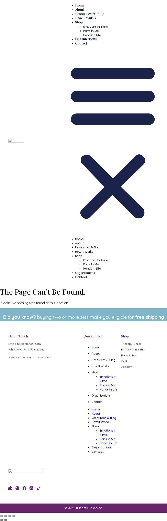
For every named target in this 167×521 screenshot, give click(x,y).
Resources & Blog (89, 14)
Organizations (86, 39)
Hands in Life (92, 35)
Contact (81, 43)
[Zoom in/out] (1, 516)
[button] (113, 141)
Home (80, 5)
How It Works (85, 18)
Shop (79, 22)
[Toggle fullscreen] (5, 516)
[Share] (9, 516)
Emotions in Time (95, 27)
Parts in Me (91, 31)
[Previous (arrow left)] (1, 520)
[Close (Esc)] (13, 516)
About (79, 9)
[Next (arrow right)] (5, 520)
